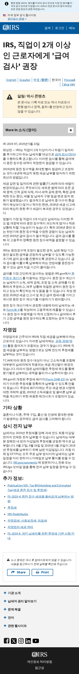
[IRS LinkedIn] (28, 640)
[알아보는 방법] (39, 17)
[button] (59, 28)
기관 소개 (14, 593)
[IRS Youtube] (35, 640)
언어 (11, 618)
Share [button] (21, 572)
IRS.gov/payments (25, 463)
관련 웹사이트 (17, 626)
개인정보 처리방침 (39, 662)
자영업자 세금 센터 (20, 527)
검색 (47, 28)
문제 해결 (14, 609)
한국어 (56, 80)
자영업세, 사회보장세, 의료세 (27, 521)
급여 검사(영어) (65, 154)
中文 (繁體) (41, 80)
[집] (11, 27)
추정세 (12, 508)
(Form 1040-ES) (55, 379)
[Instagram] (21, 640)
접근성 (39, 668)
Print (45, 572)
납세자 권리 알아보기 (22, 601)
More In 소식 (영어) (21, 130)
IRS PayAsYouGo (17, 514)
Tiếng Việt (68, 84)
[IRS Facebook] (6, 640)
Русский (69, 80)
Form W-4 (13, 310)
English (11, 80)
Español (25, 80)
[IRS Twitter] (14, 640)
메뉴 (72, 28)
